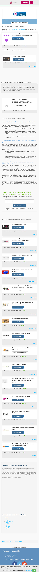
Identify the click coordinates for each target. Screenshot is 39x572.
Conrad (7, 517)
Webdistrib (8, 522)
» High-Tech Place (32, 66)
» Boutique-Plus (33, 265)
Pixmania (7, 518)
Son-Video (8, 526)
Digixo (7, 525)
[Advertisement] (19, 75)
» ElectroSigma (33, 250)
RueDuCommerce (9, 523)
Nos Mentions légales (11, 553)
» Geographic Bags (32, 328)
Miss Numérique (9, 521)
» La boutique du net (32, 281)
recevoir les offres (20, 205)
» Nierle (35, 392)
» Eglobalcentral (33, 297)
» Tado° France (33, 423)
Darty (7, 520)
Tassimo (7, 527)
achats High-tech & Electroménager (18, 29)
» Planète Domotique (32, 314)
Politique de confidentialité (12, 555)
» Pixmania (34, 406)
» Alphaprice (34, 439)
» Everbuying (34, 455)
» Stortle (35, 234)
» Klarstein (34, 343)
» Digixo (35, 359)
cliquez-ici (29, 570)
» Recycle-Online (33, 374)
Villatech (7, 528)
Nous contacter (10, 556)
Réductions (25, 2)
